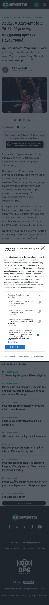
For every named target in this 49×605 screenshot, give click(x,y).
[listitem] (24, 296)
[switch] (39, 302)
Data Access (24, 356)
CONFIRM (15, 347)
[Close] (43, 248)
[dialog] (24, 303)
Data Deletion (9, 356)
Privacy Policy (39, 356)
